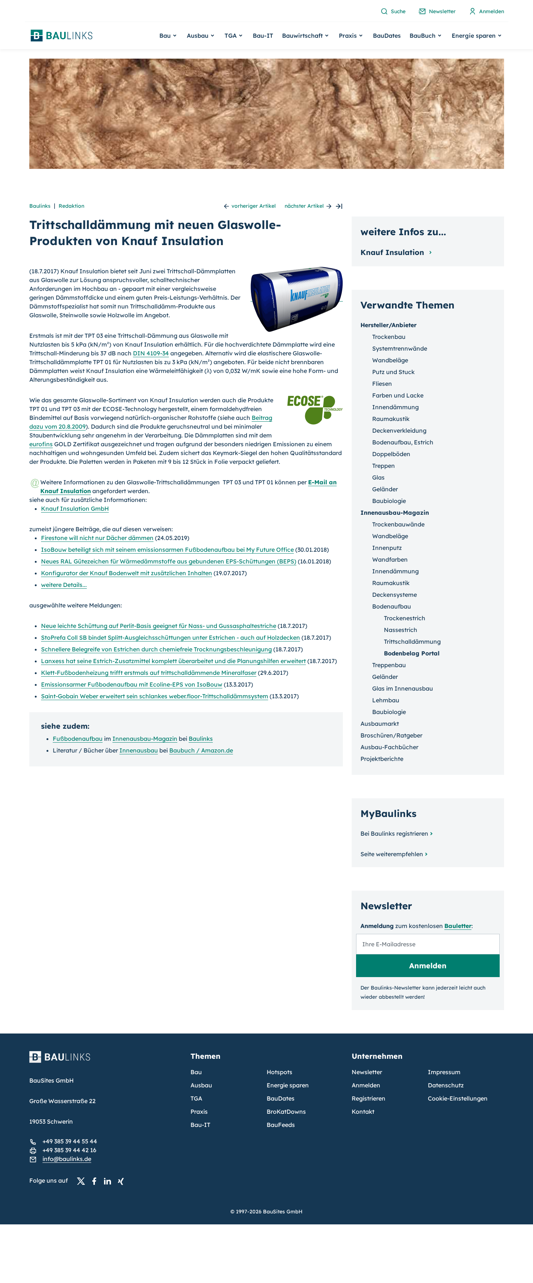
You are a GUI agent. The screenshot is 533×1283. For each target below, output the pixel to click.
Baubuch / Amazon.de (201, 750)
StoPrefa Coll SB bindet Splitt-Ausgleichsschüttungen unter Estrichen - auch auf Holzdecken (170, 637)
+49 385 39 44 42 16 (69, 1150)
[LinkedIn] (109, 1181)
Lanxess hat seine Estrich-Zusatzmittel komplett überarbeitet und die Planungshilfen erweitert (173, 661)
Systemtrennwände (399, 348)
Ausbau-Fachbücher (389, 747)
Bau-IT (263, 35)
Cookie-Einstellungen (458, 1098)
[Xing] (122, 1181)
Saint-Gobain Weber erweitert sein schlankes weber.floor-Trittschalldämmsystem (154, 696)
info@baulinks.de (66, 1158)
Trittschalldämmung (412, 641)
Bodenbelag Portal (412, 653)
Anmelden (366, 1085)
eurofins (41, 444)
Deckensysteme (394, 594)
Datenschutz (446, 1085)
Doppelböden (391, 454)
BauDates (387, 35)
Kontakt (363, 1111)
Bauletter (457, 925)
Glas (378, 477)
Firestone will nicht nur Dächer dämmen (97, 537)
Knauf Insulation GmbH (75, 508)
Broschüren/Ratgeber (391, 735)
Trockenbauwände (398, 524)
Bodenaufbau (391, 606)
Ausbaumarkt (379, 723)
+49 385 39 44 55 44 (69, 1141)
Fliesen (382, 383)
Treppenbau (389, 665)
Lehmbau (385, 700)
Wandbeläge (390, 360)
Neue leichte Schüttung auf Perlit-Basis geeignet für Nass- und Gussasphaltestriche (158, 625)
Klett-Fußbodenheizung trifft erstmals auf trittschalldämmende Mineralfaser (148, 672)
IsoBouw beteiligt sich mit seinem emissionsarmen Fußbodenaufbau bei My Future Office (167, 549)
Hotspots (279, 1072)
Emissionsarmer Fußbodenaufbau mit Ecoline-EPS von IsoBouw (131, 684)
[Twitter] (83, 1181)
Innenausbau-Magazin (144, 738)
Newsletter (367, 1072)
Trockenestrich (404, 618)
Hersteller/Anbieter (388, 325)
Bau (196, 1072)
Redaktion (71, 206)
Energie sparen (288, 1085)
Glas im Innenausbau (402, 688)
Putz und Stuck (393, 372)
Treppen (383, 465)
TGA (196, 1098)
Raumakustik (391, 418)
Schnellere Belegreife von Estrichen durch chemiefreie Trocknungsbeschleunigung (156, 649)
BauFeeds (281, 1124)
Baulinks (40, 206)
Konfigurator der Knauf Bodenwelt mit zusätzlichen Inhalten (126, 573)
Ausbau (201, 1085)
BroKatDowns (286, 1111)
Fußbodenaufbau (78, 738)
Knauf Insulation (393, 252)
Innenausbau (138, 750)
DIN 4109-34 (151, 353)
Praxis (199, 1111)
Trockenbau (389, 336)
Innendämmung (395, 407)
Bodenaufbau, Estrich (402, 442)
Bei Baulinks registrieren (394, 833)
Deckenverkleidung (399, 430)
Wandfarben (390, 559)
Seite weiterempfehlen (391, 854)
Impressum (444, 1072)
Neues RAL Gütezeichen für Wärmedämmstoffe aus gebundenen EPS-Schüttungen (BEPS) (168, 561)
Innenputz (387, 547)
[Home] (105, 1061)
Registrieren (368, 1098)
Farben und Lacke (397, 395)
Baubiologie (389, 500)
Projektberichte (381, 758)
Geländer (385, 489)
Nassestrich (400, 629)
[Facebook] (96, 1181)
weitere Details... (64, 584)
